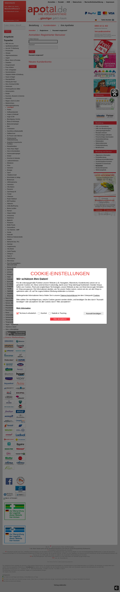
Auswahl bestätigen (93, 313)
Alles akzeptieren (60, 319)
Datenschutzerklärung (68, 295)
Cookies (96, 295)
